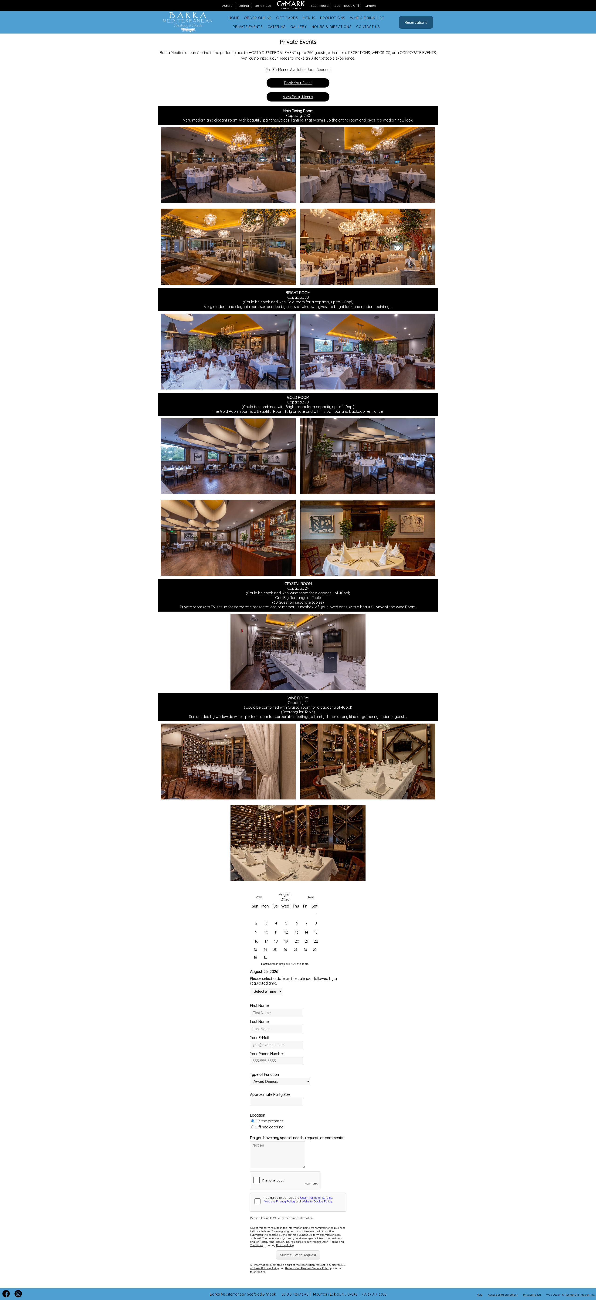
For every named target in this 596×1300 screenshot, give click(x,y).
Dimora (370, 5)
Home (234, 18)
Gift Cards (287, 18)
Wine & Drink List (367, 18)
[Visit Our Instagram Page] (18, 1296)
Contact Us (368, 26)
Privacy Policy (532, 1294)
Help (479, 1294)
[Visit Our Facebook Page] (6, 1296)
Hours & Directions (332, 26)
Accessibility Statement (503, 1294)
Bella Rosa (263, 5)
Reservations (416, 22)
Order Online (257, 18)
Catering (277, 26)
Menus (309, 18)
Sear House (319, 5)
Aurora (227, 5)
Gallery (298, 26)
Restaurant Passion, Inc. (580, 1294)
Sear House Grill (347, 5)
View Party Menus (298, 97)
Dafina (244, 5)
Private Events (248, 26)
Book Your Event (298, 83)
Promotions (332, 18)
